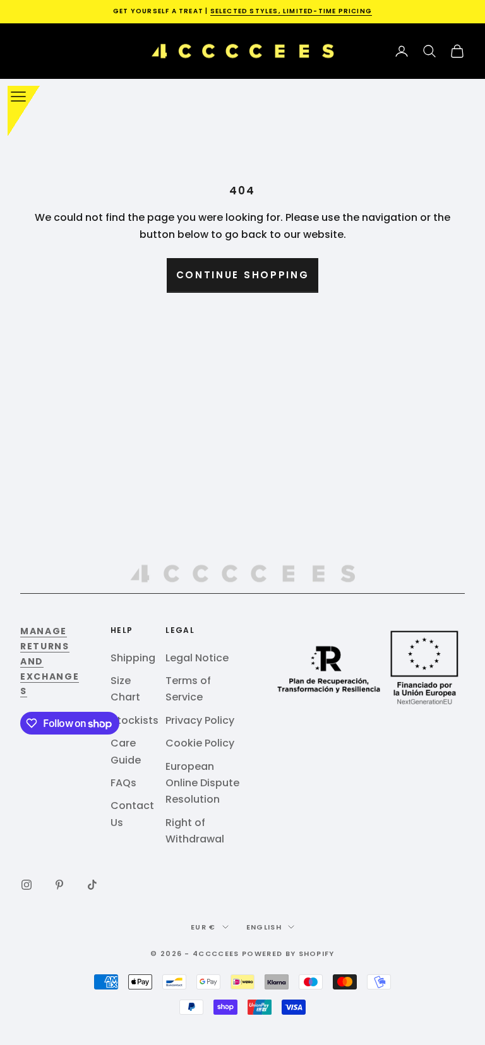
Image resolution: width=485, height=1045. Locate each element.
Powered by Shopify (288, 953)
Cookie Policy (199, 743)
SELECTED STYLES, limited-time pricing (291, 11)
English (264, 927)
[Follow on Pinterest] (59, 884)
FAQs (123, 783)
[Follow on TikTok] (92, 884)
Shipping (133, 658)
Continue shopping (242, 274)
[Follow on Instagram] (26, 884)
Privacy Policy (199, 720)
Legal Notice (197, 658)
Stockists (135, 720)
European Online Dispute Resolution (202, 783)
